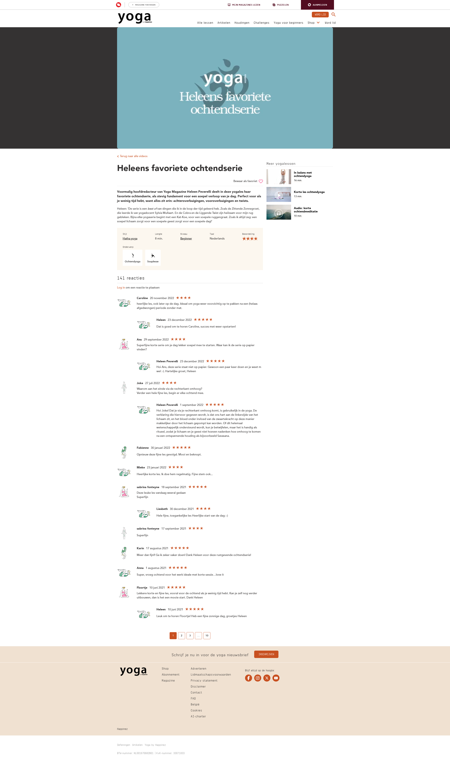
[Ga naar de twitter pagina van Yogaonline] (266, 678)
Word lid (320, 14)
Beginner (186, 238)
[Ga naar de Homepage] (135, 18)
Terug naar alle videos (133, 156)
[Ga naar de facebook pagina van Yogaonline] (248, 678)
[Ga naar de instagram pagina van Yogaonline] (257, 678)
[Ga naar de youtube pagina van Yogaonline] (275, 678)
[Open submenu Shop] (318, 22)
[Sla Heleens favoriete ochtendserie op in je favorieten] (261, 181)
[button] (317, 5)
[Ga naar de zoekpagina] (334, 14)
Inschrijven (266, 654)
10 (206, 635)
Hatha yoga (130, 238)
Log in (121, 287)
